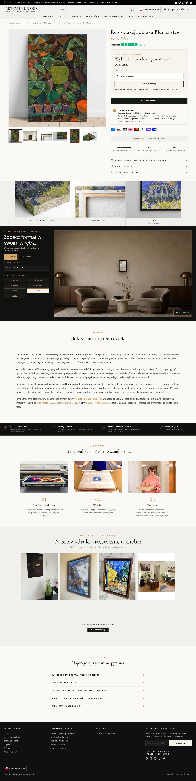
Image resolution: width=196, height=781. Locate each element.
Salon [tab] (38, 291)
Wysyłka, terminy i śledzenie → (130, 121)
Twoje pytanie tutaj (98, 682)
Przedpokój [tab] (15, 285)
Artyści (7, 744)
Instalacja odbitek (11, 741)
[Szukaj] (131, 9)
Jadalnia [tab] (15, 291)
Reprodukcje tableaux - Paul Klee (37, 23)
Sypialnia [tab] (38, 280)
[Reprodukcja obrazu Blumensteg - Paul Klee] (57, 78)
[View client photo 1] (39, 576)
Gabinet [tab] (15, 296)
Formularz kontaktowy (109, 733)
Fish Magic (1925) (46, 403)
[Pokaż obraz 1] (15, 136)
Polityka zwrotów (57, 744)
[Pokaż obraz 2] (30, 136)
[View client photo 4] (156, 576)
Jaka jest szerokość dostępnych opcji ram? (98, 698)
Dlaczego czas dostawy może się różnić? (98, 674)
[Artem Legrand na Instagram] (183, 3)
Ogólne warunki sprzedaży (62, 733)
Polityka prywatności (59, 741)
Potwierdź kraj (149, 83)
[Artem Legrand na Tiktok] (187, 3)
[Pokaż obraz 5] (75, 136)
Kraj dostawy (122, 70)
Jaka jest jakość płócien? (98, 706)
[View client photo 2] (78, 576)
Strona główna (14, 23)
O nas (6, 733)
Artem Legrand (27, 774)
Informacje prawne (58, 748)
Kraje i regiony (10, 752)
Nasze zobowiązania (59, 737)
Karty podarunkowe (12, 737)
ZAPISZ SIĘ (180, 743)
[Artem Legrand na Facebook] (176, 3)
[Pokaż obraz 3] (45, 136)
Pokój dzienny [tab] (38, 285)
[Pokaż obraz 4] (60, 136)
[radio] (10, 257)
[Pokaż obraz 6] (90, 136)
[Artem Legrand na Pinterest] (179, 3)
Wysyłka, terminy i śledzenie (179, 774)
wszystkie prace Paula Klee (88, 399)
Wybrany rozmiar (12, 263)
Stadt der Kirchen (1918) (97, 403)
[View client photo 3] (117, 576)
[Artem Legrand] (21, 10)
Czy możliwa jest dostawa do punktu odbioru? (98, 690)
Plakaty (7, 748)
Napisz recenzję (98, 630)
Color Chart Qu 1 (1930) (68, 403)
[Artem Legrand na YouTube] (190, 3)
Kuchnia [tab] (15, 280)
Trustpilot (115, 45)
